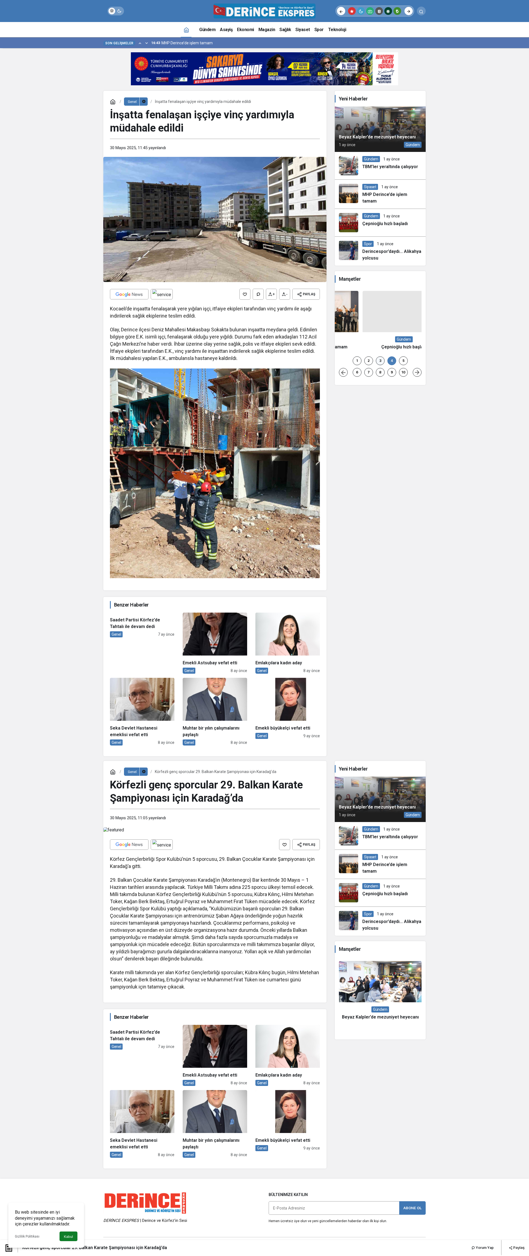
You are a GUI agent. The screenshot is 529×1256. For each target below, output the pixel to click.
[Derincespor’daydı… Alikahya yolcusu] (380, 251)
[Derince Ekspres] (264, 10)
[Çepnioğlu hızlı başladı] (380, 222)
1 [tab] (357, 732)
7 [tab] (369, 744)
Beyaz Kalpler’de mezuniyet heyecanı (377, 137)
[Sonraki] (408, 11)
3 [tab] (380, 732)
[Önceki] (341, 11)
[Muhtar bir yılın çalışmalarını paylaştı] (215, 712)
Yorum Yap (484, 1248)
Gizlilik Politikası (27, 1236)
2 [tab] (369, 732)
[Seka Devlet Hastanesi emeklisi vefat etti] (142, 712)
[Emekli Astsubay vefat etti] (215, 643)
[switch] (115, 11)
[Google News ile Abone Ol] (129, 294)
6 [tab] (357, 744)
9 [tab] (392, 744)
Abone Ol (412, 1209)
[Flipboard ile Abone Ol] (162, 294)
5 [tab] (403, 732)
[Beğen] (244, 294)
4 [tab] (392, 732)
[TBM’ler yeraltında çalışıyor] (380, 165)
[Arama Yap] (421, 11)
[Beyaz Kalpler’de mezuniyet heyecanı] (380, 129)
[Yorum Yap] (258, 294)
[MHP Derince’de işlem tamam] (380, 194)
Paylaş (518, 1247)
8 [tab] (380, 744)
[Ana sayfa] (186, 29)
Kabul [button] (68, 1237)
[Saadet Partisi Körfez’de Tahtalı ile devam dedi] (142, 643)
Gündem (413, 145)
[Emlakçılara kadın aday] (287, 643)
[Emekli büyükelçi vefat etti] (287, 712)
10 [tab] (403, 744)
